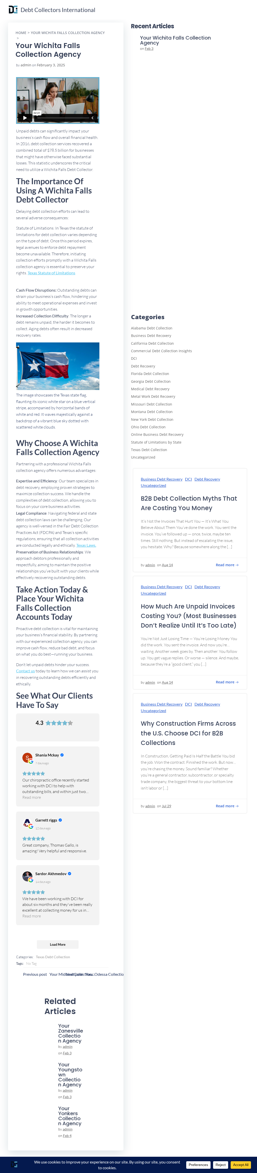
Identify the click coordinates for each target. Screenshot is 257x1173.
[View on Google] (27, 758)
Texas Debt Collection (53, 957)
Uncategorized (143, 457)
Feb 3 (67, 1053)
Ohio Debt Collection (148, 427)
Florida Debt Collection (150, 373)
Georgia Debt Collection (151, 381)
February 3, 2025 (51, 65)
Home (21, 32)
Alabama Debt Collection (151, 328)
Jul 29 (166, 806)
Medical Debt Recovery (150, 388)
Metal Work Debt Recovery (153, 396)
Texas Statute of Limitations (51, 272)
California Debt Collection (152, 343)
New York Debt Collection (152, 419)
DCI (134, 358)
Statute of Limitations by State (156, 442)
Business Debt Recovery (151, 335)
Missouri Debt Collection (151, 404)
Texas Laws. (86, 545)
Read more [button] (31, 797)
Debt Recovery (143, 366)
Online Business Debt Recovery (157, 434)
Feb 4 (67, 1135)
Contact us (25, 670)
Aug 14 (167, 565)
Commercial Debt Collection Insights (161, 350)
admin (26, 65)
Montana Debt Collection (152, 411)
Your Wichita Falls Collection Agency (68, 32)
